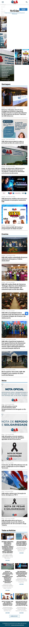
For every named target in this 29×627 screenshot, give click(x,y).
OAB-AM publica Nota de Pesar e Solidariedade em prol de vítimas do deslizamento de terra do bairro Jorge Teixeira (14, 523)
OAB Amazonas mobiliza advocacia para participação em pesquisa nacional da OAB (14, 200)
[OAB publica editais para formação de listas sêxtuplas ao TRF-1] (14, 480)
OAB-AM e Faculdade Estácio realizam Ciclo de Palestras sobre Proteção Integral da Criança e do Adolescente (14, 315)
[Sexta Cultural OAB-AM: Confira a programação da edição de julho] (14, 214)
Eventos (3, 255)
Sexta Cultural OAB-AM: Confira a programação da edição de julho (12, 227)
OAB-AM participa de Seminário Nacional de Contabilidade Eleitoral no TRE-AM (21, 603)
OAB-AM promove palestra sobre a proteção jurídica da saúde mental (13, 142)
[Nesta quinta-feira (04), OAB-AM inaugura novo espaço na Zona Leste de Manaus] (14, 359)
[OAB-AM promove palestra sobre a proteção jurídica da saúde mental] (3, 40)
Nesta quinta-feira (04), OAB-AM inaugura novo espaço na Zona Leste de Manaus (13, 373)
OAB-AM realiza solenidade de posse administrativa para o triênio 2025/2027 (14, 259)
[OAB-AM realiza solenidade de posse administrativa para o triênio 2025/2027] (14, 245)
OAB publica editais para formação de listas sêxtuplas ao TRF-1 (14, 494)
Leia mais (7, 560)
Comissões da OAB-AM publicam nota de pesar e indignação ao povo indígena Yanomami (14, 466)
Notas (3, 404)
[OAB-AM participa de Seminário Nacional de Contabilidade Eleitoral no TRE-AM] (21, 596)
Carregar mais (14, 616)
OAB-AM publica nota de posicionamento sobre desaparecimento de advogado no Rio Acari (14, 408)
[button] (2, 2)
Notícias (3, 139)
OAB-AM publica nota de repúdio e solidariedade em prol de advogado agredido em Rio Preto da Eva (13, 438)
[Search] (26, 2)
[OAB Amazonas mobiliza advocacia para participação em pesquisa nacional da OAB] (18, 57)
